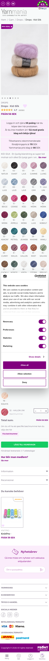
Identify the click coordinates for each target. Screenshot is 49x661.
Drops (20, 19)
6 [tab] (15, 98)
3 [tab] (7, 98)
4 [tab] (10, 98)
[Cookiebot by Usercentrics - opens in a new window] (35, 276)
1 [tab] (2, 98)
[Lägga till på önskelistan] (25, 106)
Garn (11, 19)
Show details (35, 357)
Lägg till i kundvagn (24, 444)
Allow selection (24, 374)
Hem (3, 19)
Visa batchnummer (10, 434)
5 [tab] (12, 98)
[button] (42, 6)
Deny (24, 382)
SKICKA (41, 569)
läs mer (42, 157)
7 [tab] (18, 98)
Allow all (24, 365)
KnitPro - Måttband (7, 534)
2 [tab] (5, 98)
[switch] (42, 330)
